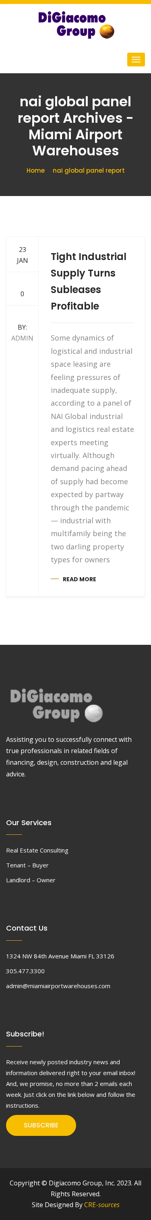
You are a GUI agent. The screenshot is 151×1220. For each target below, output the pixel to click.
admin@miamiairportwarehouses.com (58, 986)
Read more (79, 579)
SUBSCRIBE (41, 1125)
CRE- (102, 1204)
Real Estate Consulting (37, 850)
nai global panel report (89, 170)
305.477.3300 (25, 971)
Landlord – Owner (31, 880)
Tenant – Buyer (27, 865)
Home (36, 170)
